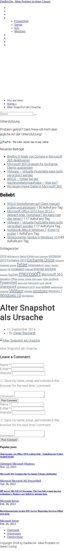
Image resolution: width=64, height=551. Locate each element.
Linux (10, 14)
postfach (53, 279)
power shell (22, 283)
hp (9, 269)
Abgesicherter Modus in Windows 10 (32, 237)
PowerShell (21, 21)
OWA (45, 279)
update (45, 287)
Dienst (23, 256)
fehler (22, 264)
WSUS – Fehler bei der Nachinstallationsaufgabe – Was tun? (32, 180)
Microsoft (13, 18)
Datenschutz (15, 537)
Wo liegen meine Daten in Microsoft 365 (34, 186)
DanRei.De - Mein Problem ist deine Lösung (25, 1)
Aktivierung (13, 256)
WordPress (14, 45)
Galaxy (48, 265)
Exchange (43, 256)
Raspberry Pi (15, 34)
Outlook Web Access (33, 279)
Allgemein (13, 7)
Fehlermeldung (36, 265)
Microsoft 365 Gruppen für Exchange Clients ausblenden (32, 166)
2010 (3, 256)
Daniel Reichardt (24, 333)
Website (5, 373)
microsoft (30, 274)
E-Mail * (5, 369)
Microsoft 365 (52, 274)
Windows (20, 31)
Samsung (13, 38)
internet (29, 269)
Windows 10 (10, 295)
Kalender (4, 275)
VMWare (12, 41)
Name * (5, 365)
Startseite (13, 530)
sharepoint (8, 287)
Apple (10, 11)
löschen (13, 274)
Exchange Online (41, 260)
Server (18, 24)
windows (40, 291)
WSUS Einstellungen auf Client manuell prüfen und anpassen (33, 205)
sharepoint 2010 (26, 287)
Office (14, 279)
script (41, 283)
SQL (16, 28)
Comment (7, 396)
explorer (13, 265)
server (48, 282)
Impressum (14, 533)
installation (17, 269)
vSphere (28, 291)
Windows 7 (55, 291)
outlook (21, 279)
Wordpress (28, 295)
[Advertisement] (32, 72)
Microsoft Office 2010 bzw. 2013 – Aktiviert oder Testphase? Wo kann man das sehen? (34, 215)
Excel (36, 256)
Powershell (8, 283)
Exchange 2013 (16, 260)
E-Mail (30, 256)
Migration (5, 279)
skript (38, 287)
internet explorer (45, 269)
